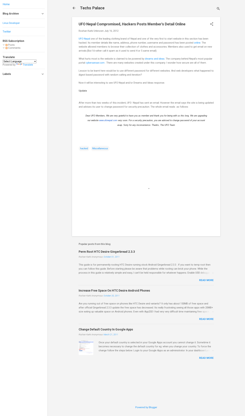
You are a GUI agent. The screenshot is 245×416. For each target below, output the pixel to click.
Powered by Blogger (146, 407)
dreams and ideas (154, 58)
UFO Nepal (84, 38)
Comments (14, 47)
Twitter (7, 31)
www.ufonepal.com (108, 120)
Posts (11, 44)
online (197, 42)
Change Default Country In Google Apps (106, 329)
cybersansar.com (95, 62)
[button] (212, 24)
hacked (84, 148)
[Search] (218, 9)
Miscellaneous (100, 148)
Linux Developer (11, 23)
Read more (206, 280)
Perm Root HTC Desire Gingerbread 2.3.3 (107, 251)
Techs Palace (92, 8)
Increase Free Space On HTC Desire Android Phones (114, 290)
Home (6, 4)
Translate (28, 64)
